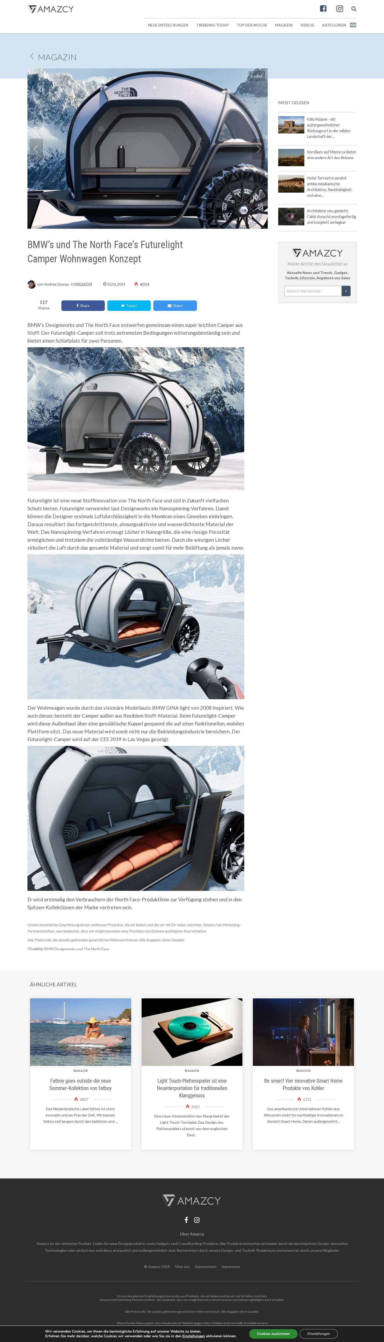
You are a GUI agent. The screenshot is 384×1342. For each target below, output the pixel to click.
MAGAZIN (57, 57)
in (64, 284)
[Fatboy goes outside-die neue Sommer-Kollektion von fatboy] (80, 1032)
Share (84, 305)
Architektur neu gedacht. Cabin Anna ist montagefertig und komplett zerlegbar (331, 217)
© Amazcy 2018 (157, 1266)
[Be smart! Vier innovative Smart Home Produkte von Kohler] (303, 1032)
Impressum (231, 1266)
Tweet (131, 305)
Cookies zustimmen (273, 1333)
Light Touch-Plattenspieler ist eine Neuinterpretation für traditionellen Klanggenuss (192, 1088)
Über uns (182, 1266)
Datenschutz (205, 1266)
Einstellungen (318, 1333)
